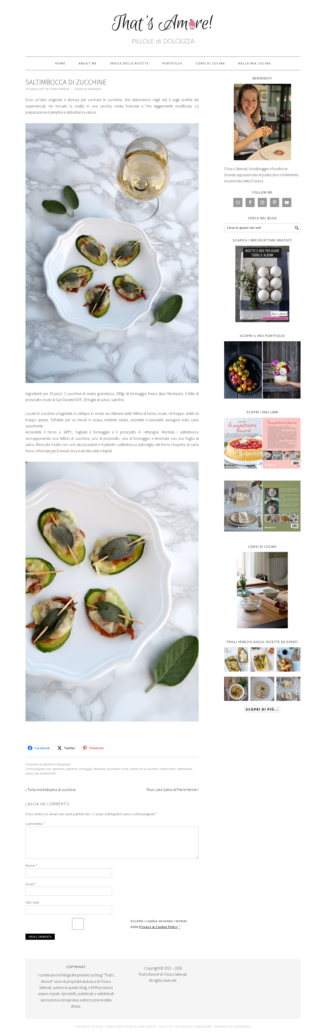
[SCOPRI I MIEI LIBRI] (262, 472)
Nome (31, 865)
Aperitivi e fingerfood (56, 764)
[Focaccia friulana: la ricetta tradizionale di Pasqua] (288, 659)
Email (30, 884)
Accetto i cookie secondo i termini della (158, 924)
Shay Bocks (147, 1026)
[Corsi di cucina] (262, 590)
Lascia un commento (88, 89)
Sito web (32, 902)
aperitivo (71, 769)
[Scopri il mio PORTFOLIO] (262, 370)
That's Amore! (163, 26)
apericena (58, 769)
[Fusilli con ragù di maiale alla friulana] (236, 689)
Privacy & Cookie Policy (158, 926)
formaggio (85, 769)
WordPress (242, 1026)
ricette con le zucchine (144, 769)
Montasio (100, 769)
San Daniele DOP (45, 773)
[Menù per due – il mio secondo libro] (288, 689)
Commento (35, 823)
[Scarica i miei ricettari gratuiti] (262, 284)
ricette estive (167, 769)
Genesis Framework (196, 1026)
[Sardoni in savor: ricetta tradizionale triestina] (236, 659)
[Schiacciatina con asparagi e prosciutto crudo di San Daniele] (262, 659)
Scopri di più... (262, 709)
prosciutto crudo (117, 769)
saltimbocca (184, 769)
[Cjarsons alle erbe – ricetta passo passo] (262, 689)
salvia (29, 773)
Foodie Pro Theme (119, 1026)
